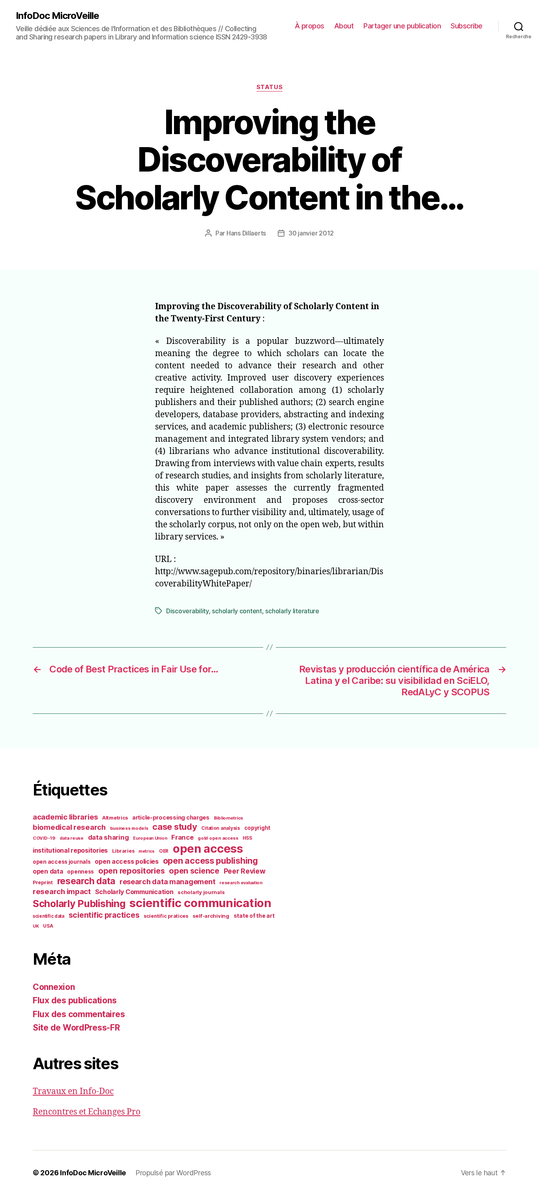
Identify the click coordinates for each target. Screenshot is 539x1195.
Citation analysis (220, 828)
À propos (309, 26)
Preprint (43, 882)
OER (163, 851)
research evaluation (240, 882)
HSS (247, 838)
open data (48, 871)
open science (194, 871)
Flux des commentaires (79, 1014)
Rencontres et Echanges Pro (86, 1112)
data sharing (108, 837)
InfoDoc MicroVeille (57, 16)
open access (208, 848)
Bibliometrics (228, 818)
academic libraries (65, 816)
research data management (167, 882)
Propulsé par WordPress (173, 1173)
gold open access (218, 838)
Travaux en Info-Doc (73, 1091)
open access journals (62, 862)
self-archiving (211, 916)
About (344, 26)
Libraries (123, 851)
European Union (150, 838)
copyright (257, 828)
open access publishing (210, 860)
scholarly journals (201, 892)
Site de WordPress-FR (76, 1028)
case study (174, 827)
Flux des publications (74, 1000)
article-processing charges (171, 817)
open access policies (127, 861)
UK (36, 926)
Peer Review (245, 871)
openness (80, 871)
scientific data (48, 916)
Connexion (54, 987)
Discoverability (187, 611)
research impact (62, 891)
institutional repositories (70, 850)
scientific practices (104, 915)
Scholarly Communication (134, 892)
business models (129, 828)
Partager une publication (402, 26)
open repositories (131, 871)
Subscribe (467, 26)
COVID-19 (44, 838)
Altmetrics (115, 818)
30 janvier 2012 (311, 233)
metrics (146, 851)
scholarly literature (292, 611)
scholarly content (237, 611)
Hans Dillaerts (246, 233)
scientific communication (200, 903)
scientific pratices (166, 916)
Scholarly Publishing (79, 903)
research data (86, 881)
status (269, 87)
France (182, 837)
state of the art (254, 916)
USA (48, 926)
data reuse (72, 838)
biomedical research (69, 827)
